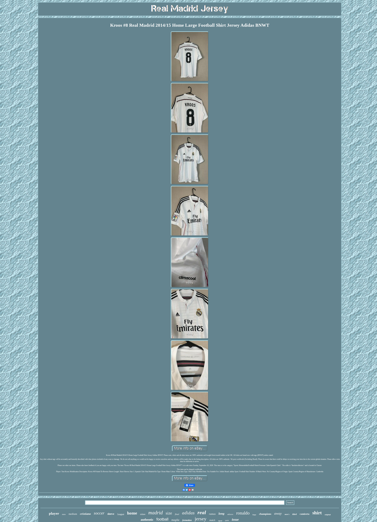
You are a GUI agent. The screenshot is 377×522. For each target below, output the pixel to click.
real (201, 512)
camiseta (304, 514)
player (54, 513)
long (221, 513)
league (120, 514)
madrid (155, 512)
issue (235, 519)
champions (265, 513)
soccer (99, 513)
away (278, 513)
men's (287, 514)
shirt (317, 512)
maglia (175, 519)
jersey (200, 518)
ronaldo (243, 512)
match (212, 520)
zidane (142, 514)
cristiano (85, 513)
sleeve (110, 513)
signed (220, 521)
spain (227, 520)
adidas (188, 512)
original (328, 515)
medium (73, 514)
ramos (212, 513)
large (254, 515)
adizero (230, 514)
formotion (187, 520)
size (169, 513)
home (132, 513)
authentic (147, 519)
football (162, 519)
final (177, 514)
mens (64, 514)
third (294, 514)
